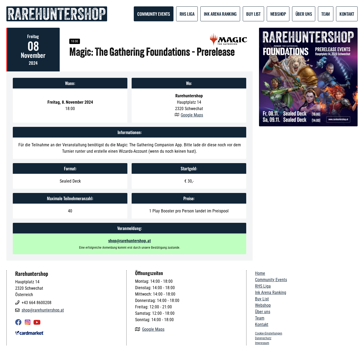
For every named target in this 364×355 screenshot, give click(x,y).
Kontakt (346, 14)
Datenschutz (263, 338)
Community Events (153, 14)
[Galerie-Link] (308, 77)
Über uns (304, 14)
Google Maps (192, 115)
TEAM (325, 14)
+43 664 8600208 (36, 302)
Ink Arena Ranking (220, 14)
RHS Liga (187, 14)
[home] (56, 13)
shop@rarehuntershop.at (129, 240)
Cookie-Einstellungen (268, 333)
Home (260, 273)
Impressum (262, 343)
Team (259, 318)
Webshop (278, 14)
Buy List (253, 14)
